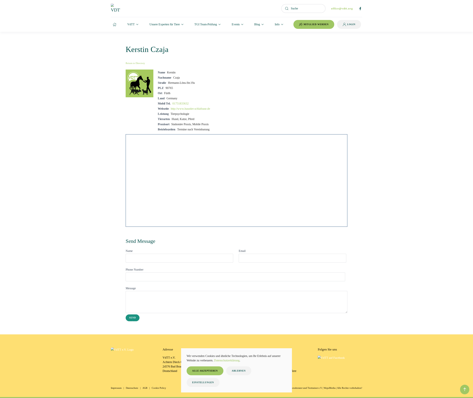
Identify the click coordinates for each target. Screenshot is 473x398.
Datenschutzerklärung (226, 360)
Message (131, 288)
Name (129, 250)
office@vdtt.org (342, 8)
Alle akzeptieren (205, 371)
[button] (464, 389)
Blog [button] (257, 24)
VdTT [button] (131, 24)
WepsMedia (330, 388)
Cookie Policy (159, 388)
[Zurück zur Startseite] (115, 8)
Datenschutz (132, 388)
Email (242, 250)
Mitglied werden (316, 24)
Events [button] (236, 24)
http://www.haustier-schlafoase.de (190, 108)
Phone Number (134, 269)
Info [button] (277, 24)
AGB (144, 388)
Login (351, 24)
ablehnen (239, 371)
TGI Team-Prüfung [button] (205, 24)
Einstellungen (203, 382)
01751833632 (180, 103)
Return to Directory (135, 63)
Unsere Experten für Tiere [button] (164, 24)
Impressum (116, 388)
